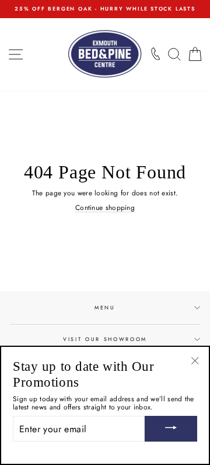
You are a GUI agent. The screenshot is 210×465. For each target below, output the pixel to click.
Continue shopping (105, 208)
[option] (105, 9)
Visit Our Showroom (105, 339)
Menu (105, 307)
